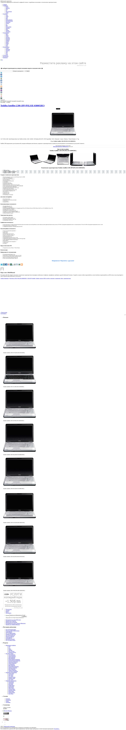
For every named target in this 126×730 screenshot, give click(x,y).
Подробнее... (57, 728)
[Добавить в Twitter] (2, 265)
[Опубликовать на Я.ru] (9, 265)
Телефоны (5, 5)
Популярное (8, 613)
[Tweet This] (1, 72)
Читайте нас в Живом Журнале (13, 624)
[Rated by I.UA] (6, 717)
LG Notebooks (11, 664)
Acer (7, 15)
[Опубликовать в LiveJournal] (17, 265)
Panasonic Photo (11, 690)
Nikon (7, 35)
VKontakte (8, 702)
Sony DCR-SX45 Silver (11, 629)
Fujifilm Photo (11, 685)
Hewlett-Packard (9, 21)
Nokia (7, 6)
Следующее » (4, 313)
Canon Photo (11, 682)
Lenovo (7, 23)
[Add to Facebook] (1, 74)
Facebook (8, 698)
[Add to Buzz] (1, 78)
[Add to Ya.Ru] (1, 96)
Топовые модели (12, 652)
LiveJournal (8, 700)
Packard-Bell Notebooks (13, 666)
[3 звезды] (12, 101)
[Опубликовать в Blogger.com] (22, 265)
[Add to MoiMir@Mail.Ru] (1, 98)
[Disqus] (63, 295)
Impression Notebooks (13, 661)
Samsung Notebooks (12, 667)
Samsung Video (11, 678)
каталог (41, 278)
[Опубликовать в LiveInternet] (15, 265)
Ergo (7, 45)
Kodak (7, 43)
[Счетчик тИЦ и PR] (6, 720)
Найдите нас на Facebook (11, 622)
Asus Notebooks (11, 657)
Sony (7, 29)
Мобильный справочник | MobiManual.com (61, 146)
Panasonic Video (11, 677)
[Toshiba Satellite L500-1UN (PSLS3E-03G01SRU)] (19, 351)
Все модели (5, 56)
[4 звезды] (17, 101)
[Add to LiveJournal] (1, 84)
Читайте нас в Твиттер (11, 621)
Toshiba (7, 30)
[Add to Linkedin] (1, 76)
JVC (7, 52)
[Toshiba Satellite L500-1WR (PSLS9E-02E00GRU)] (19, 589)
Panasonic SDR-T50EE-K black (12, 630)
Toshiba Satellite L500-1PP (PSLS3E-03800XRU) (23, 105)
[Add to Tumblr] (1, 88)
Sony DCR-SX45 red (10, 635)
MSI (7, 25)
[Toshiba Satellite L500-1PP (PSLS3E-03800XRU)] (63, 123)
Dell (7, 18)
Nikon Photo (11, 687)
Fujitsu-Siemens (9, 19)
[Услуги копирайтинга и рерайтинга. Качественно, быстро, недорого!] (13, 608)
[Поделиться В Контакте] (4, 265)
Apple (7, 12)
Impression (8, 22)
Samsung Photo (11, 692)
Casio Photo (10, 683)
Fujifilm (7, 41)
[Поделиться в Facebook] (6, 265)
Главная (5, 4)
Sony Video (10, 679)
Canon (7, 36)
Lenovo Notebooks (12, 663)
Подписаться (9, 609)
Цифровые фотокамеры (11, 680)
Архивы (7, 610)
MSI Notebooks (11, 665)
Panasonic (8, 38)
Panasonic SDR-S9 (10, 636)
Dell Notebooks (11, 658)
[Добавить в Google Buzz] (19, 265)
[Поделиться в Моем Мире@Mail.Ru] (11, 265)
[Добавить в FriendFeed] (12, 265)
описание (52, 278)
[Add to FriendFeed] (1, 82)
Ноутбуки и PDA (13, 278)
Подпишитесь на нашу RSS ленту (13, 619)
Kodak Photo (11, 686)
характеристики (67, 278)
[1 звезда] (3, 101)
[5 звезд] (22, 101)
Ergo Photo (10, 684)
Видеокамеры (6, 47)
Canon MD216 (9, 637)
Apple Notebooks (12, 656)
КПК (44, 278)
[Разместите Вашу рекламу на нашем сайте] (63, 66)
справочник (57, 278)
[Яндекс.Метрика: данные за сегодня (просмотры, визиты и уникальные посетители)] (7, 710)
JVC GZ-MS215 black (10, 640)
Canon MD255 (9, 632)
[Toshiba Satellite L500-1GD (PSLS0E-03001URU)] (19, 521)
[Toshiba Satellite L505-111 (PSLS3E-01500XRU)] (19, 385)
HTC (7, 9)
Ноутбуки (5, 13)
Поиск (7, 611)
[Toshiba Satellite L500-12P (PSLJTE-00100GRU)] (19, 419)
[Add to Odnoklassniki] (1, 94)
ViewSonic (8, 31)
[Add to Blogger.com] (1, 86)
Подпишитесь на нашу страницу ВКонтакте (16, 623)
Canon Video (11, 673)
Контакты (5, 57)
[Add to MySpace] (1, 80)
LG (6, 10)
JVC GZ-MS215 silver (10, 633)
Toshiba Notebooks (5, 278)
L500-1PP (29, 278)
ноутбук (48, 278)
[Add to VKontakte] (1, 92)
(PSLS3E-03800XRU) (22, 278)
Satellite (33, 278)
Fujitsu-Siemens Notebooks (14, 659)
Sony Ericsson (9, 11)
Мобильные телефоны (11, 645)
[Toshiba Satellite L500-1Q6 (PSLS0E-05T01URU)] (19, 555)
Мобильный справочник (9, 726)
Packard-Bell (8, 26)
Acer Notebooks (11, 654)
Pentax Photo (11, 691)
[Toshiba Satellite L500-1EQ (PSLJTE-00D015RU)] (19, 453)
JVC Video (10, 676)
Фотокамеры (6, 32)
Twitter (7, 701)
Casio (7, 44)
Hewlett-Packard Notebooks (14, 660)
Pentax (7, 42)
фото (62, 278)
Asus (7, 17)
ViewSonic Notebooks (13, 671)
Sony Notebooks (11, 669)
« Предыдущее (4, 312)
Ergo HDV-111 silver (10, 639)
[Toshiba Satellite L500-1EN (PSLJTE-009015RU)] (19, 487)
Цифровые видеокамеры (11, 672)
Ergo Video (10, 674)
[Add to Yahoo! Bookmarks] (1, 90)
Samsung (8, 8)
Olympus (8, 37)
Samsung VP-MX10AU (11, 634)
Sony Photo (10, 693)
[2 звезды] (7, 101)
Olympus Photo (11, 689)
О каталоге (5, 55)
